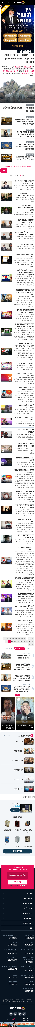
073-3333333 (29, 983)
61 (4, 638)
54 (25, 638)
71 (6, 641)
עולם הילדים (28, 907)
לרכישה (15, 809)
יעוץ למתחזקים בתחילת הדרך (27, 949)
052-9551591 (29, 970)
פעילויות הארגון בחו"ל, (12, 71)
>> (29, 644)
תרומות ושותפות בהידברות (10, 934)
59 (10, 638)
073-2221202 (29, 990)
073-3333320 (12, 952)
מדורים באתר (28, 897)
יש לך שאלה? (6, 735)
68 (15, 641)
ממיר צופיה (31, 981)
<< (32, 638)
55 (22, 638)
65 (24, 641)
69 (12, 641)
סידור (30, 927)
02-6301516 (30, 961)
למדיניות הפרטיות (14, 175)
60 (7, 638)
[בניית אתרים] (26, 1018)
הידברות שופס (13, 981)
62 (32, 641)
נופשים (15, 974)
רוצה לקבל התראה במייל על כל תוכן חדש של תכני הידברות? (17, 167)
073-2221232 (29, 952)
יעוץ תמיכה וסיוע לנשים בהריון (27, 966)
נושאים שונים (27, 912)
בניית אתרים (26, 1019)
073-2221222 (29, 937)
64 (27, 641)
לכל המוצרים (17, 850)
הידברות (17, 66)
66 (21, 641)
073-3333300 (12, 959)
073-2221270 (13, 976)
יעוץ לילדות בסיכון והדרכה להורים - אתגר (10, 949)
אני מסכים (16, 175)
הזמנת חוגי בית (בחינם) (27, 974)
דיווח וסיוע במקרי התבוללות (9, 965)
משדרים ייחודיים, (29, 71)
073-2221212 (13, 937)
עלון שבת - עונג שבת (28, 941)
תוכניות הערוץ (27, 902)
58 (13, 638)
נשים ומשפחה (27, 922)
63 (29, 641)
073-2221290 (29, 976)
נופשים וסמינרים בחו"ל (27, 988)
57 (16, 638)
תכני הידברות (27, 66)
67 (18, 641)
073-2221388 (29, 944)
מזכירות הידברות (29, 934)
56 (19, 638)
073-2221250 (13, 983)
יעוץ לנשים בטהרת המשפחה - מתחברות (28, 958)
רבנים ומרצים (28, 917)
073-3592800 (12, 944)
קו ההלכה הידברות (12, 957)
